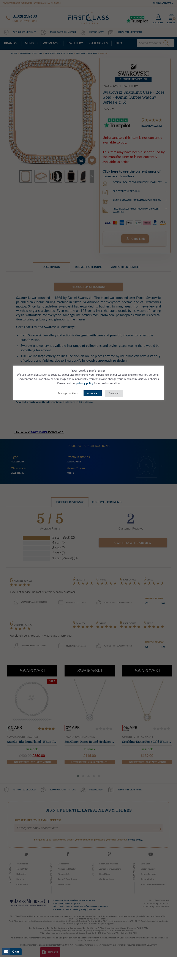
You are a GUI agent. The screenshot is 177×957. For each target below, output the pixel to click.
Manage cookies (67, 393)
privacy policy (84, 383)
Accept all (92, 393)
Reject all (114, 393)
